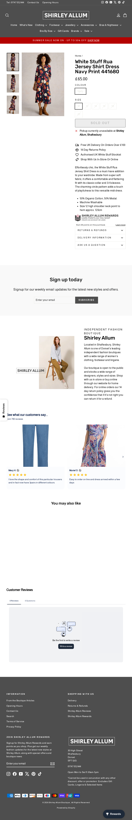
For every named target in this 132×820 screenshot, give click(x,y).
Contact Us (33, 2)
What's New (26, 25)
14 (95, 106)
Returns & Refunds (92, 230)
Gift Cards (63, 31)
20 (78, 114)
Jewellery (70, 25)
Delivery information (94, 237)
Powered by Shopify (66, 808)
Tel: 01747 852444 (15, 2)
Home (14, 25)
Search (10, 716)
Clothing (40, 25)
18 (112, 106)
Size (78, 100)
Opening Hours (50, 2)
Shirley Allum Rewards (79, 716)
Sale (87, 31)
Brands (75, 31)
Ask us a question (91, 245)
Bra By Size (46, 31)
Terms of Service (15, 721)
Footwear (54, 25)
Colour (80, 85)
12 (87, 106)
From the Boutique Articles (20, 700)
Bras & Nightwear (109, 25)
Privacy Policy (13, 726)
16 (104, 106)
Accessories (87, 25)
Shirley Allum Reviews (79, 711)
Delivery (72, 700)
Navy (80, 91)
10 (78, 106)
